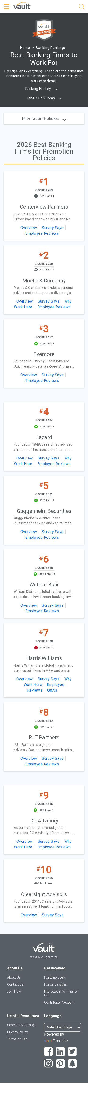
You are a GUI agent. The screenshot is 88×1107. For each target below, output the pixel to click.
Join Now (14, 991)
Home (25, 48)
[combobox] (42, 89)
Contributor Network (59, 1002)
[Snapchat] (72, 1063)
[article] (44, 205)
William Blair (44, 585)
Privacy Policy (17, 1032)
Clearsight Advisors (44, 894)
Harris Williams (44, 658)
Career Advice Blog (21, 1025)
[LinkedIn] (60, 1051)
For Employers (55, 977)
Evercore (44, 354)
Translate (60, 1041)
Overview (28, 227)
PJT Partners (44, 737)
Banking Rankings (51, 48)
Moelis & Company (44, 281)
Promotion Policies (41, 118)
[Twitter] (72, 1051)
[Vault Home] (22, 5)
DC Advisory (44, 821)
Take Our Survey (41, 98)
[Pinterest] (60, 1063)
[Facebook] (48, 1051)
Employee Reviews (42, 233)
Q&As (52, 690)
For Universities (55, 984)
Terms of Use (17, 1039)
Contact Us (15, 984)
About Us (14, 977)
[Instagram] (48, 1063)
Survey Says (53, 227)
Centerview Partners (44, 207)
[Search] (81, 7)
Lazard (44, 437)
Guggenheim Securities (44, 511)
